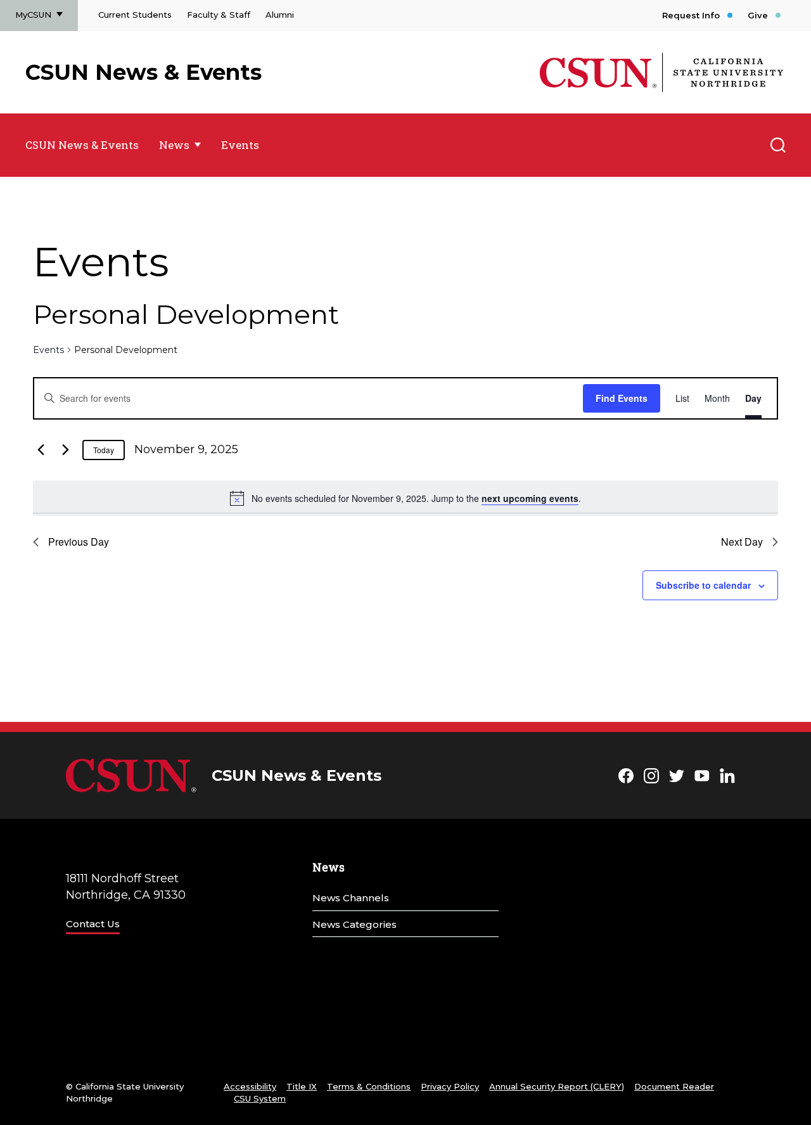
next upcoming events (530, 498)
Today (103, 449)
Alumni (279, 15)
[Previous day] (40, 450)
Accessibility (250, 1086)
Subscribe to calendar (703, 585)
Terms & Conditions (369, 1086)
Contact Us (93, 924)
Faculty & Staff (218, 15)
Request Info (691, 15)
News (174, 145)
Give (758, 15)
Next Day (742, 541)
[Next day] (65, 450)
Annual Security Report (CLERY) (556, 1086)
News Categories (354, 924)
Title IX (301, 1086)
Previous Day (78, 541)
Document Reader (674, 1086)
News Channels (350, 898)
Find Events (622, 398)
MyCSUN (33, 15)
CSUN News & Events (143, 72)
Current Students (135, 15)
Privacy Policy (450, 1086)
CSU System (260, 1098)
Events (240, 145)
